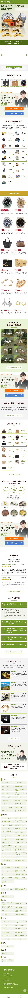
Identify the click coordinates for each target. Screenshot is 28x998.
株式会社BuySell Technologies (9, 983)
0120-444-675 (10, 104)
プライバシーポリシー (8, 975)
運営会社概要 (6, 973)
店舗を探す (14, 113)
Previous (1, 55)
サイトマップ (6, 978)
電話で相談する (14, 109)
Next (26, 55)
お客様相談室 (6, 980)
